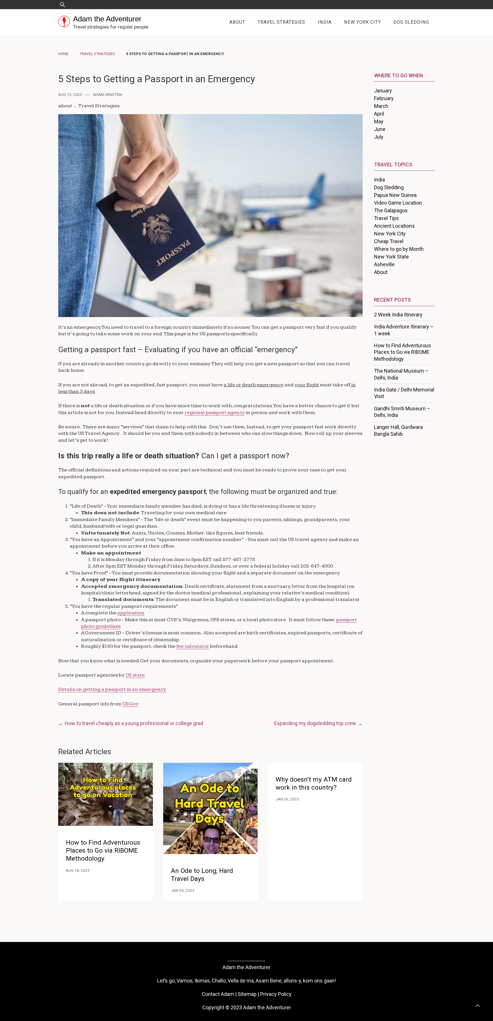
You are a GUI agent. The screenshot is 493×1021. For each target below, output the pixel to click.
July (378, 137)
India (325, 22)
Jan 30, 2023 (183, 890)
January (383, 91)
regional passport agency (215, 412)
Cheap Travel (388, 241)
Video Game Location (398, 203)
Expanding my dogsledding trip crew (315, 723)
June (379, 129)
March (381, 106)
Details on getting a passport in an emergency (112, 689)
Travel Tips (386, 218)
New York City (362, 22)
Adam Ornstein (107, 94)
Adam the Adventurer (107, 19)
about (65, 106)
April (379, 114)
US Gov (130, 704)
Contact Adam (218, 994)
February (384, 98)
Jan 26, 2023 (287, 799)
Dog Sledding (411, 22)
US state (135, 675)
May (378, 121)
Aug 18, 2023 (78, 870)
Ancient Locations (394, 226)
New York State (391, 257)
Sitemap (247, 994)
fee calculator (192, 646)
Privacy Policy (276, 994)
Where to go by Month (399, 249)
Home (63, 53)
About (237, 22)
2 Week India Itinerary (398, 315)
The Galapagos (391, 210)
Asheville (384, 264)
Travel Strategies (281, 22)
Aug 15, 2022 (70, 94)
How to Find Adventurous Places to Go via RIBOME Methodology (103, 851)
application (130, 613)
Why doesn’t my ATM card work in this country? (314, 783)
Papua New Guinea (395, 195)
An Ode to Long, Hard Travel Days (202, 875)
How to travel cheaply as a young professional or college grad (134, 723)
